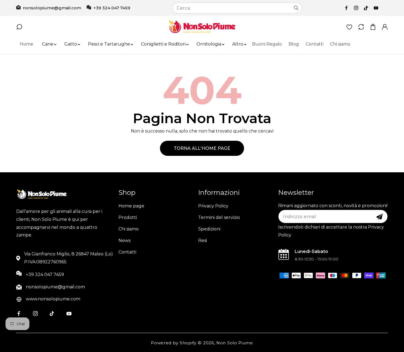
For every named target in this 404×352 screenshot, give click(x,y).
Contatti (127, 252)
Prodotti (127, 217)
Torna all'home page (202, 148)
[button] (47, 44)
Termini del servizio (219, 217)
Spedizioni (209, 229)
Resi (202, 240)
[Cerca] (296, 7)
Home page (131, 206)
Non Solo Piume (234, 342)
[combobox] (237, 7)
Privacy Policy (213, 206)
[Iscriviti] (379, 216)
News (124, 240)
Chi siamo (128, 229)
